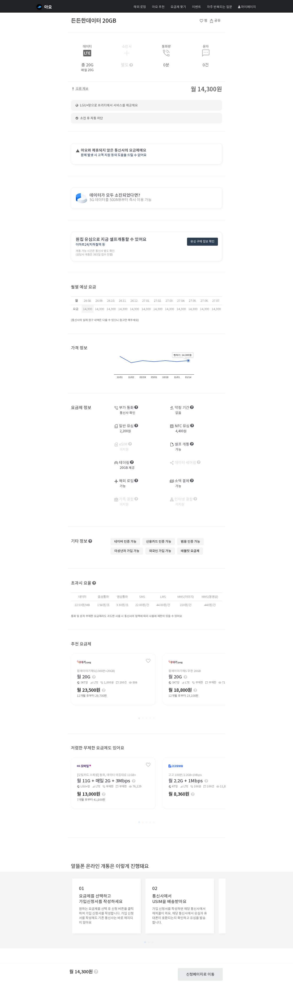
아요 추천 (158, 7)
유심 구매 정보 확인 (202, 241)
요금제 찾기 (178, 7)
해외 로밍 (139, 7)
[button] (139, 718)
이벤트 (196, 7)
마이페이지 (248, 7)
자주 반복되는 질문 (219, 7)
